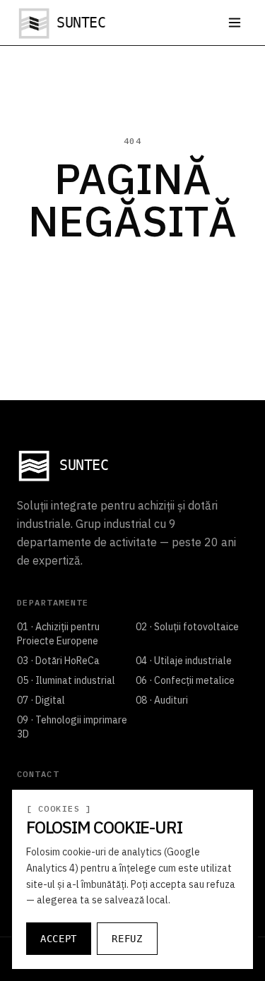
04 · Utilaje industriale (184, 660)
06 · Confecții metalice (185, 680)
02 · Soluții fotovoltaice (187, 626)
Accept (58, 938)
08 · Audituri (162, 700)
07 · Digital (41, 700)
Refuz (127, 938)
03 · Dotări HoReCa (58, 660)
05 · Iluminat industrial (66, 680)
